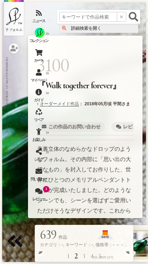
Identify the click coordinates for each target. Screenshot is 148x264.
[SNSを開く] (39, 156)
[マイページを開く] (39, 77)
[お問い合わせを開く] (39, 176)
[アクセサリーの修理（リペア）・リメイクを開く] (39, 117)
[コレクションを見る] (39, 37)
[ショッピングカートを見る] (39, 57)
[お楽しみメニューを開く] (39, 136)
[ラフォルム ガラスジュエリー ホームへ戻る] (14, 18)
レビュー (132, 126)
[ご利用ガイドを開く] (39, 97)
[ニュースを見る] (39, 18)
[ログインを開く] (14, 48)
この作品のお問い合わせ (75, 126)
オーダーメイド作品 (59, 103)
